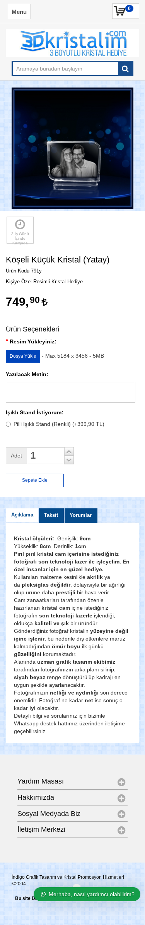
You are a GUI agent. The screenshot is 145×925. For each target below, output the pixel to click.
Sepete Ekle (35, 480)
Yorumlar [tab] (81, 515)
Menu (19, 11)
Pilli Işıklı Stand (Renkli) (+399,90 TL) (59, 424)
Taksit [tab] (51, 515)
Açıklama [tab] (22, 515)
